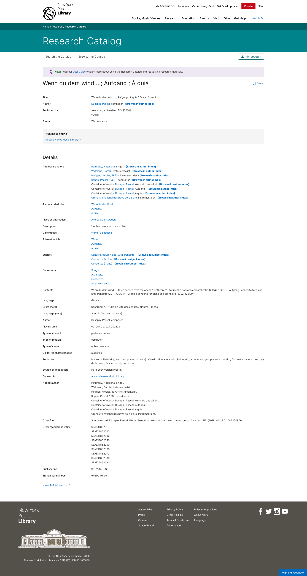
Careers (142, 520)
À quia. (95, 212)
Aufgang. (96, 208)
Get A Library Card (203, 6)
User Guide (79, 71)
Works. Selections (101, 232)
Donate (248, 6)
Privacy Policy (175, 509)
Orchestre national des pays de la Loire (114, 197)
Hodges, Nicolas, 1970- (105, 175)
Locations (183, 6)
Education (188, 18)
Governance (174, 525)
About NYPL (201, 514)
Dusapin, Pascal (100, 103)
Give (227, 18)
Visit (216, 18)
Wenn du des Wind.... (103, 204)
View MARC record (55, 485)
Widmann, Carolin (101, 170)
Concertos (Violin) (101, 259)
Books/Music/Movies (146, 18)
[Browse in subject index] (153, 254)
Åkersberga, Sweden (103, 219)
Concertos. (97, 278)
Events (204, 18)
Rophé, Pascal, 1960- (103, 179)
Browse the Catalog (92, 56)
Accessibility (145, 509)
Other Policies (175, 514)
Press (141, 514)
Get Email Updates (228, 6)
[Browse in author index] (140, 103)
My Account (162, 5)
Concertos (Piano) (101, 263)
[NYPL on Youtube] (284, 512)
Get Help (240, 18)
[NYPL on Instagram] (276, 512)
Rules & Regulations (205, 509)
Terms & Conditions (178, 520)
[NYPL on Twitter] (268, 512)
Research (171, 18)
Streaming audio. (101, 283)
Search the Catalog (58, 56)
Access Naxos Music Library (107, 376)
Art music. (97, 274)
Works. (95, 239)
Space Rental (146, 525)
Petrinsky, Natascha (103, 166)
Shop (261, 6)
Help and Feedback (292, 572)
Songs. (95, 270)
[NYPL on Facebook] (260, 512)
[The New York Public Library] (58, 11)
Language (200, 520)
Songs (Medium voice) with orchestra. (113, 254)
